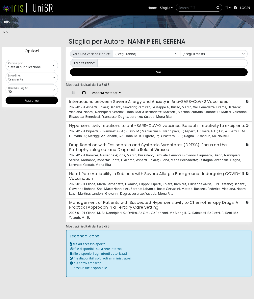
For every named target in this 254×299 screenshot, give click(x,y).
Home (152, 8)
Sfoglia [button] (165, 8)
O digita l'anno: (83, 63)
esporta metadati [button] (105, 93)
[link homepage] (14, 8)
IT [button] (226, 8)
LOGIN (245, 8)
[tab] (74, 93)
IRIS (5, 32)
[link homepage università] (43, 8)
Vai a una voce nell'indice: (91, 54)
